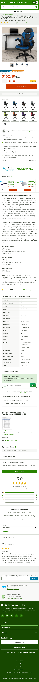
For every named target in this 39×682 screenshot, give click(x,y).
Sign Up (33, 578)
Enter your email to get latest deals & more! (18, 575)
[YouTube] (7, 615)
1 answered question (22, 23)
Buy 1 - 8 (4, 73)
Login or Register (19, 471)
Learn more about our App (14, 598)
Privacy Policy (23, 392)
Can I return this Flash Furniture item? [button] (16, 401)
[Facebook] (11, 615)
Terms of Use (15, 392)
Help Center (19, 642)
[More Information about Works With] (11, 177)
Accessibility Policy (19, 669)
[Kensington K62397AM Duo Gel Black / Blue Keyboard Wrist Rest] (10, 185)
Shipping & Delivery (27, 652)
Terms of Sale (19, 661)
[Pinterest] (21, 615)
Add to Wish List (19, 93)
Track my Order (19, 647)
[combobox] (19, 7)
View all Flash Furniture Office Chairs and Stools (25, 168)
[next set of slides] (37, 185)
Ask (33, 385)
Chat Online (10, 652)
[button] (12, 65)
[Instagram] (2, 615)
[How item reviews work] (26, 489)
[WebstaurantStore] (19, 605)
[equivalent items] (15, 447)
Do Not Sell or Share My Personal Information (19, 672)
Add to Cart (13, 190)
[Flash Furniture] (8, 169)
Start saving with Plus (13, 589)
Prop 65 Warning (25, 290)
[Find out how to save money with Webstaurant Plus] (1, 181)
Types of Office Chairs (16, 440)
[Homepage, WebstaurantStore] (19, 2)
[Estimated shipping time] (29, 131)
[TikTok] (16, 615)
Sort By (4, 525)
